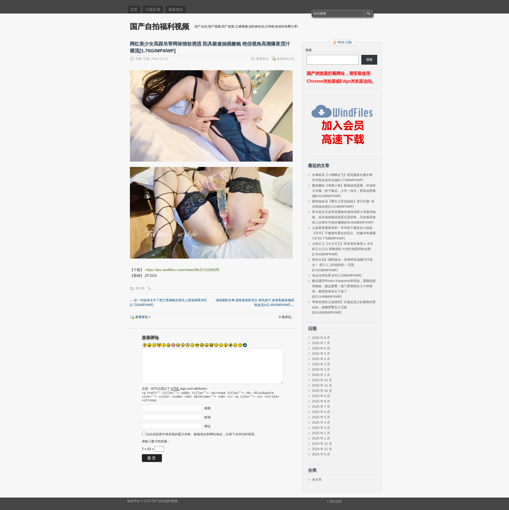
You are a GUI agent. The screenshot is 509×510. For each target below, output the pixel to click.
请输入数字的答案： (156, 441)
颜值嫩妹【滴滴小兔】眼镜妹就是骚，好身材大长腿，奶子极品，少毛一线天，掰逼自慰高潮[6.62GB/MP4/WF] (344, 191)
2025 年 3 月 (321, 428)
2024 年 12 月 (322, 444)
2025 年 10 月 (322, 391)
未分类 (140, 288)
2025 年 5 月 (321, 417)
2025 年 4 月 (321, 422)
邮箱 (207, 417)
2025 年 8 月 (321, 401)
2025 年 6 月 (321, 412)
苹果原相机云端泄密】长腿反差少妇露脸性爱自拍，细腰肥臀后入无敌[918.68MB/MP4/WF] (344, 307)
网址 (207, 426)
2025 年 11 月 (322, 385)
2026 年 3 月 (321, 364)
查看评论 (262, 59)
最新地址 (175, 9)
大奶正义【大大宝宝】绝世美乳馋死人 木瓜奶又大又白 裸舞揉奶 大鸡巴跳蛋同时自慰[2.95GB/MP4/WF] (342, 249)
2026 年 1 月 (321, 375)
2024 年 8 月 (321, 454)
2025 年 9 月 (321, 396)
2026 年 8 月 (321, 338)
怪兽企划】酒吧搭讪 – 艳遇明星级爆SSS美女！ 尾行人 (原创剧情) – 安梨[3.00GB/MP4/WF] (342, 265)
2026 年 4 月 (321, 359)
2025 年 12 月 (322, 380)
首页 (134, 9)
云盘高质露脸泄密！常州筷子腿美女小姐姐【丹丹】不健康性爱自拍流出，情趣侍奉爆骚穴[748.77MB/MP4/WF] (344, 233)
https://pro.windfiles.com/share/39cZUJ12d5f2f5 (182, 270)
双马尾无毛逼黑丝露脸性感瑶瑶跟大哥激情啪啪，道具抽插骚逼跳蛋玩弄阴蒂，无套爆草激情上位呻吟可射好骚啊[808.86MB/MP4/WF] (344, 217)
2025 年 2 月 (321, 433)
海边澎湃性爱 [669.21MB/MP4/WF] (336, 275)
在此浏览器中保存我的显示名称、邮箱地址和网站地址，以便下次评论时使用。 (201, 434)
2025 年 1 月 (321, 438)
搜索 (308, 50)
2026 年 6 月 (321, 348)
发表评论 (283, 59)
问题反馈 (153, 9)
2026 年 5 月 (321, 354)
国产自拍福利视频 (159, 26)
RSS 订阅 (345, 42)
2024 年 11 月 (322, 449)
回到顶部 (335, 501)
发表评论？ (143, 317)
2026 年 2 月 (321, 369)
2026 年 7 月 (321, 343)
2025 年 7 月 (321, 407)
